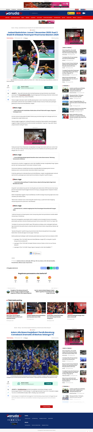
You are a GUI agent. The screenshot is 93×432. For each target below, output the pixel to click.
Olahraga (16, 27)
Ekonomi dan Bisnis (73, 92)
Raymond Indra (29, 262)
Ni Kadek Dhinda (15, 262)
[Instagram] (15, 420)
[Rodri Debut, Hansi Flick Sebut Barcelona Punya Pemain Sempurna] (56, 308)
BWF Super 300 (34, 260)
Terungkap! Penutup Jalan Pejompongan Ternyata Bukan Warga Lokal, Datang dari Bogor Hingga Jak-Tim (70, 72)
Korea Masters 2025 (24, 95)
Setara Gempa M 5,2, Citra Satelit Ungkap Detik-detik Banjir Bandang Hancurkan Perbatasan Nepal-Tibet (69, 51)
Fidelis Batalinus (10, 38)
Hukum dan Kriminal (65, 74)
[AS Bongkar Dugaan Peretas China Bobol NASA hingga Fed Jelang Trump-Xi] (65, 110)
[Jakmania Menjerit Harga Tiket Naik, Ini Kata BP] (76, 308)
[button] (71, 13)
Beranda (13, 27)
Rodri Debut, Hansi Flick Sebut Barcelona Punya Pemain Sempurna (55, 317)
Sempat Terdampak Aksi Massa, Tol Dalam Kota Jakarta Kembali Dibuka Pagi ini (78, 103)
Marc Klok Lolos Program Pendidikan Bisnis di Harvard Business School (14, 317)
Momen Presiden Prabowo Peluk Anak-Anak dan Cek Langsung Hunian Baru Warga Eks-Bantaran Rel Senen (70, 65)
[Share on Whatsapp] (51, 268)
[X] (10, 420)
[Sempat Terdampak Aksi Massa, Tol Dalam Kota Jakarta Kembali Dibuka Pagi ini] (65, 103)
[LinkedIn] (18, 420)
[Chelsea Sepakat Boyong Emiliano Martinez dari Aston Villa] (36, 308)
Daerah (63, 67)
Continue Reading (46, 406)
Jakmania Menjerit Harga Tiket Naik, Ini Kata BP (75, 316)
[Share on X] (8, 93)
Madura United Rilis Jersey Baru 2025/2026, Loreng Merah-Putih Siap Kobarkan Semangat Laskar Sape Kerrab (78, 116)
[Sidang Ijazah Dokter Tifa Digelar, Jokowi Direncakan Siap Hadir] (65, 97)
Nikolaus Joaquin (22, 262)
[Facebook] (8, 420)
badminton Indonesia (21, 260)
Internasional (64, 54)
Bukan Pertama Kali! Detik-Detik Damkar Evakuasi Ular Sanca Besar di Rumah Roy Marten (70, 79)
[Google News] (13, 420)
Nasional (63, 60)
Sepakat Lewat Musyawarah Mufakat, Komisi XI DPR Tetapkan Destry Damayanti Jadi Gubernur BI (77, 89)
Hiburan (63, 82)
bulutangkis (28, 260)
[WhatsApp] (20, 420)
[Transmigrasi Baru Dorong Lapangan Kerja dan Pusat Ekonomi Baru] (83, 59)
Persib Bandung (22, 389)
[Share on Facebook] (8, 90)
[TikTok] (17, 420)
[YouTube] (11, 420)
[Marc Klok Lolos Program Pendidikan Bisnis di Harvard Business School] (16, 308)
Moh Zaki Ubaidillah (51, 260)
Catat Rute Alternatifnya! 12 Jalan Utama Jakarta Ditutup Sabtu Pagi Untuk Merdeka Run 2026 (34, 182)
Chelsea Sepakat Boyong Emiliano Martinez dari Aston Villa (36, 316)
